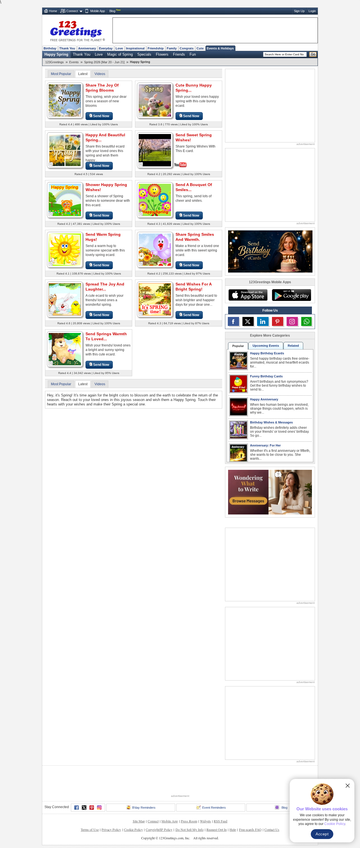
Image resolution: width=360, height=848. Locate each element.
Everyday (105, 48)
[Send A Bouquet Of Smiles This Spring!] (155, 199)
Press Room (189, 821)
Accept (322, 834)
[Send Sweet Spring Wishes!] (155, 149)
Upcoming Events (266, 345)
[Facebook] (76, 807)
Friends (179, 54)
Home (53, 11)
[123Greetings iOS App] (247, 295)
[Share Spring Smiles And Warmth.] (155, 249)
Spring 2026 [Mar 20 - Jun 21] (104, 62)
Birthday (50, 48)
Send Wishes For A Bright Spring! (194, 286)
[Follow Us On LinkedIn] (262, 321)
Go (313, 54)
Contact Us (271, 829)
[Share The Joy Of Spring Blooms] (65, 100)
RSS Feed (220, 821)
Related (293, 345)
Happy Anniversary (264, 399)
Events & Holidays (220, 48)
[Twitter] (84, 807)
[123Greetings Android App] (291, 295)
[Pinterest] (91, 807)
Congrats (187, 48)
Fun (193, 54)
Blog (112, 11)
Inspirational (135, 48)
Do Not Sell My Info (190, 829)
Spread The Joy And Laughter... (105, 286)
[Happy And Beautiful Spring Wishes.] (65, 150)
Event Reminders (214, 807)
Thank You (67, 48)
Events (74, 62)
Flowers (162, 54)
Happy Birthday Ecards (267, 353)
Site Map (139, 821)
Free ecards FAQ (250, 829)
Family (172, 48)
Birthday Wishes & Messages (271, 422)
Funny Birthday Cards (266, 376)
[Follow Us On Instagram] (292, 321)
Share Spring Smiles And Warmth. (195, 237)
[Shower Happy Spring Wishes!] (65, 199)
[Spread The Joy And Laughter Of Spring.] (65, 299)
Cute (200, 48)
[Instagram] (99, 807)
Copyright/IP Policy (159, 829)
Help (233, 829)
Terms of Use (90, 829)
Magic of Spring (120, 54)
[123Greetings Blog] (270, 491)
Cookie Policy (133, 829)
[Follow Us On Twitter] (248, 321)
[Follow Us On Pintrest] (277, 321)
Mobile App (97, 11)
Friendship (156, 48)
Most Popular (61, 74)
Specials (144, 54)
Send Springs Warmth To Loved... (106, 336)
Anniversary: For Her (265, 445)
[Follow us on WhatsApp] (306, 321)
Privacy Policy (111, 829)
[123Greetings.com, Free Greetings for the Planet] (77, 30)
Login (312, 11)
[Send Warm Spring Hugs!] (65, 249)
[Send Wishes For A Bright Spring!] (155, 299)
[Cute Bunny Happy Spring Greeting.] (155, 100)
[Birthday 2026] (270, 251)
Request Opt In (216, 829)
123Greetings (54, 62)
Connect (72, 11)
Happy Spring (56, 54)
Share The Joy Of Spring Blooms (102, 87)
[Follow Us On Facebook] (233, 321)
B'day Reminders (144, 807)
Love (119, 48)
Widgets (205, 821)
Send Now (101, 116)
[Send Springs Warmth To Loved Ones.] (65, 348)
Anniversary (87, 48)
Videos (99, 74)
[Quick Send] (51, 114)
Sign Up (299, 11)
